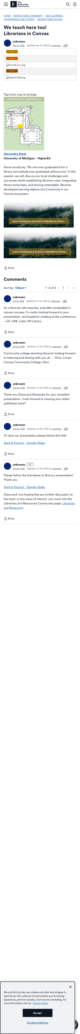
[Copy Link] (65, 45)
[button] (7, 43)
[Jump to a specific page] (73, 288)
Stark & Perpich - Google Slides (24, 443)
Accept (37, 1012)
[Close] (70, 987)
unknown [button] (19, 41)
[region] (37, 1007)
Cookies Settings (37, 1022)
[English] (19, 4)
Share (9, 268)
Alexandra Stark (15, 154)
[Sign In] (74, 4)
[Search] (68, 4)
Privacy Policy (40, 1003)
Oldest (20, 288)
